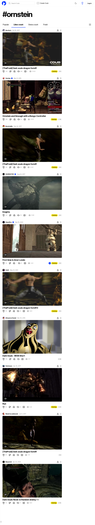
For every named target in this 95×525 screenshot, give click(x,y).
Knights (6, 212)
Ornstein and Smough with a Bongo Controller (24, 116)
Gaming (54, 71)
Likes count (18, 24)
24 (59, 359)
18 (60, 119)
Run (4, 404)
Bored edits (9, 126)
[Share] (58, 30)
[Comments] (14, 71)
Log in (89, 3)
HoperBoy (8, 222)
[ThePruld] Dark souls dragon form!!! (20, 68)
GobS (7, 270)
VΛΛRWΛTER (9, 174)
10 (59, 503)
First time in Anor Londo (14, 260)
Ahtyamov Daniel (10, 318)
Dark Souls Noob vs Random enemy (19, 499)
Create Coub (44, 3)
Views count (33, 24)
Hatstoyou (8, 366)
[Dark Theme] (75, 3)
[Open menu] (1, 522)
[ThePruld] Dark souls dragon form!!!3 (20, 308)
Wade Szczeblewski (11, 414)
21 (60, 407)
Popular (6, 24)
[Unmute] (5, 63)
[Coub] (4, 3)
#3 (37, 499)
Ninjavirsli (8, 462)
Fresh (45, 24)
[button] (90, 24)
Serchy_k (8, 30)
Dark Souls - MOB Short (14, 356)
